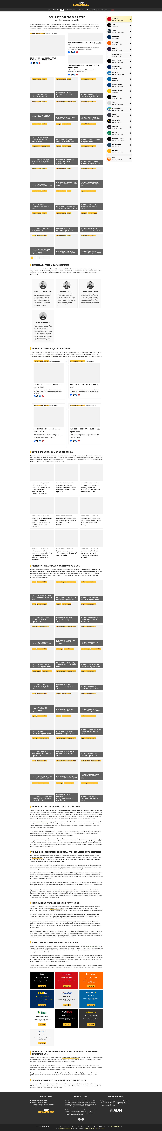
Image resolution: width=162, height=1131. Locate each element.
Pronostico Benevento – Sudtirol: (66, 207)
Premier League (61, 101)
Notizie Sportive (92, 10)
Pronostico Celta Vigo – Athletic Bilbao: (65, 161)
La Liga (33, 33)
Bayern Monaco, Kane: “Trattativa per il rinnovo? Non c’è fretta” (66, 553)
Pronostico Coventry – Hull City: (66, 777)
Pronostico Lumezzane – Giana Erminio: (90, 184)
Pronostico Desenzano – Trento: (90, 95)
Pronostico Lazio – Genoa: (42, 229)
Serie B (44, 191)
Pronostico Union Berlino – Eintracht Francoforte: (42, 798)
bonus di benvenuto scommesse (64, 890)
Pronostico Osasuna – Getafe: (65, 140)
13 (45, 258)
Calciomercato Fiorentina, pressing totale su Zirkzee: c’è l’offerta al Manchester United (90, 488)
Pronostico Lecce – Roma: (90, 140)
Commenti (102, 1128)
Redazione (103, 10)
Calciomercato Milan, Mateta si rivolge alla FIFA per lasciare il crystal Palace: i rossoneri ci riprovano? (42, 555)
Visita (41, 986)
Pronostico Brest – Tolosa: (41, 732)
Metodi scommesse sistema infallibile (43, 1104)
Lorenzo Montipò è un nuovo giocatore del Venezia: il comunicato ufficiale (89, 554)
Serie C (44, 79)
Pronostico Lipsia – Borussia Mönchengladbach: (64, 797)
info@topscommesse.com (65, 1128)
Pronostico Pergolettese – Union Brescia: (66, 184)
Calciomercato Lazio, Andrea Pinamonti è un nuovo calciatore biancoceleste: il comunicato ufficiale (41, 489)
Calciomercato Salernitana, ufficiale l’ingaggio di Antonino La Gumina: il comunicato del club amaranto (42, 522)
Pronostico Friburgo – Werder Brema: (66, 664)
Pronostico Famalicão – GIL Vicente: (41, 161)
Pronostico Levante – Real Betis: (42, 777)
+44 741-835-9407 (114, 1127)
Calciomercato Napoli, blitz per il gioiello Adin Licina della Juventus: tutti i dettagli (91, 521)
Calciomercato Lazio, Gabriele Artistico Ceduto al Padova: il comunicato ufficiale (66, 488)
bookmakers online (37, 857)
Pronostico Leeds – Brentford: (40, 686)
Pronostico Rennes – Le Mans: (90, 643)
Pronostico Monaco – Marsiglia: (89, 206)
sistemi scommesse (43, 822)
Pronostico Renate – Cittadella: (64, 94)
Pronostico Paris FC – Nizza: (90, 687)
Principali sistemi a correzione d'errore (43, 1106)
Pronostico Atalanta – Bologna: (91, 118)
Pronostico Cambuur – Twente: (90, 229)
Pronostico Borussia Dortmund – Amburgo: (41, 753)
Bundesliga (35, 626)
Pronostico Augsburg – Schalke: (41, 643)
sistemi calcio (50, 354)
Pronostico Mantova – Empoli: (65, 252)
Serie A (94, 101)
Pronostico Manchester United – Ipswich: (65, 642)
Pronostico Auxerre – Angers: (65, 732)
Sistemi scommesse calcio (39, 1102)
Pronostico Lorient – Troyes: (90, 710)
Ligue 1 (83, 191)
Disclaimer (96, 1128)
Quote (81, 10)
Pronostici (58, 10)
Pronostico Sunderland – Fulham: (91, 665)
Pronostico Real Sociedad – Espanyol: (91, 731)
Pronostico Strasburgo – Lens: (91, 754)
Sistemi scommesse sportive (40, 1100)
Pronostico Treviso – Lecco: (40, 95)
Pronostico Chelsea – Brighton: (64, 686)
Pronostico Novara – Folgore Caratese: (40, 139)
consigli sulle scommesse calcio (59, 908)
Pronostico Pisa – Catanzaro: (40, 206)
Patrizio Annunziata (51, 33)
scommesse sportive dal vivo (70, 1057)
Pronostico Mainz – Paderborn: (89, 798)
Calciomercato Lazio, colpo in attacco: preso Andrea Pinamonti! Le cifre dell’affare (66, 521)
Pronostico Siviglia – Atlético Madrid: (40, 709)
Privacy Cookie (88, 1128)
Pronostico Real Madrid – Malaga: (41, 665)
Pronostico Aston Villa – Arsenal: (66, 118)
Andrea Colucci (90, 361)
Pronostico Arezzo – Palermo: (91, 252)
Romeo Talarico (36, 483)
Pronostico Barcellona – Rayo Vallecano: (43, 59)
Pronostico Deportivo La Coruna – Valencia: (41, 251)
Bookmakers (71, 10)
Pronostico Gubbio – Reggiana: (42, 185)
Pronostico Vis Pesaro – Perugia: (90, 162)
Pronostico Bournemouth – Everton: (91, 776)
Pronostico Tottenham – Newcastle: (66, 753)
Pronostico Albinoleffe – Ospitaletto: (41, 117)
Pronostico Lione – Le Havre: (65, 710)
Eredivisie (84, 213)
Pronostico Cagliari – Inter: (65, 229)
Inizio (49, 10)
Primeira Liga (35, 146)
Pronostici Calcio (40, 33)
